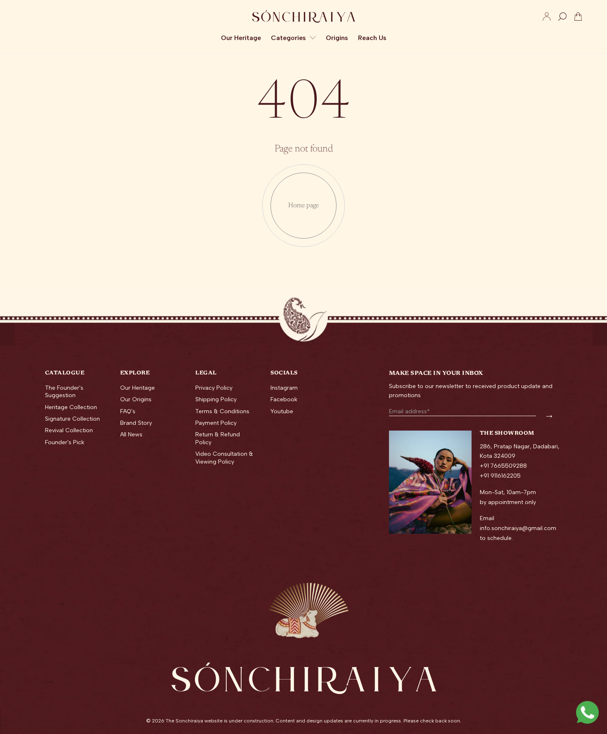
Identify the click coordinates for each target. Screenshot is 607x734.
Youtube (281, 411)
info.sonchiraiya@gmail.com (518, 528)
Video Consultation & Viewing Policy (224, 457)
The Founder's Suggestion (64, 391)
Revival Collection (69, 430)
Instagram (284, 387)
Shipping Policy (216, 399)
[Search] (562, 16)
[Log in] (547, 16)
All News (131, 434)
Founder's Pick (64, 442)
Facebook (283, 399)
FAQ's (127, 411)
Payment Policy (216, 422)
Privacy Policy (213, 387)
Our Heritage (137, 387)
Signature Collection (72, 418)
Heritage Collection (71, 407)
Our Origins (136, 399)
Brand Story (136, 422)
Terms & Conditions (222, 411)
